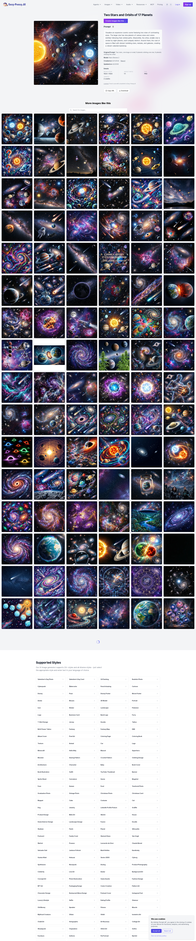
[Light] (171, 4)
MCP (152, 4)
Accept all (156, 931)
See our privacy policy (158, 936)
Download (124, 91)
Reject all (167, 931)
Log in (177, 4)
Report (123, 61)
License (106, 83)
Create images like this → (115, 21)
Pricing (160, 4)
